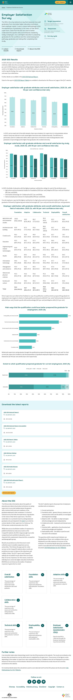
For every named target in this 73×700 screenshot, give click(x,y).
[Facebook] (29, 682)
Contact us (60, 687)
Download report (20, 50)
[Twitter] (34, 682)
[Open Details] (18, 574)
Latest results (6, 50)
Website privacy (32, 687)
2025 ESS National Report (30, 77)
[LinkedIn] (44, 682)
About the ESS (34, 49)
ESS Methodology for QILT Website (55, 547)
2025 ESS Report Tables (22, 80)
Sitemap (12, 687)
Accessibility (20, 687)
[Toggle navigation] (70, 2)
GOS (23, 521)
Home (3, 7)
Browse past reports (8, 492)
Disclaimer (43, 687)
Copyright (51, 687)
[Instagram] (39, 682)
